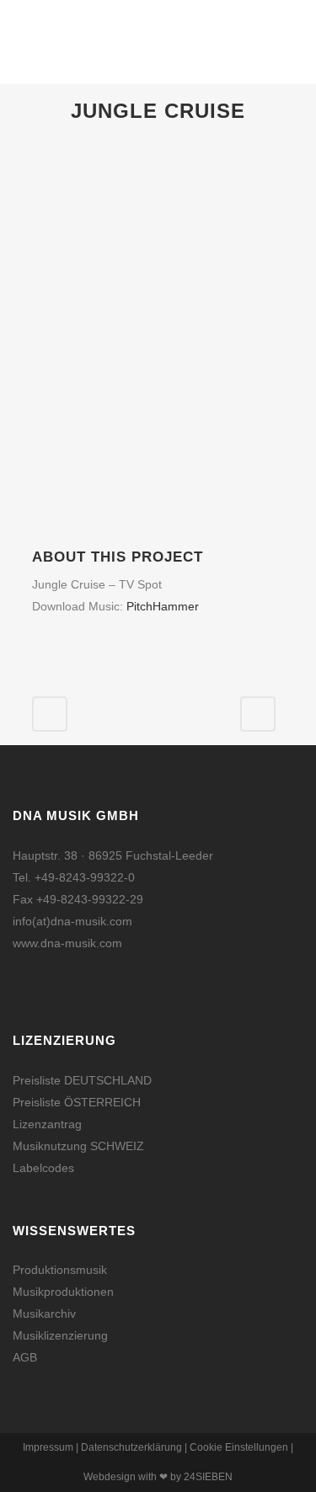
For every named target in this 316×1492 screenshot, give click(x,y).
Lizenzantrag (47, 1124)
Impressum (48, 1447)
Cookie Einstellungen (239, 1447)
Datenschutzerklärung (131, 1447)
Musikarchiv (44, 1313)
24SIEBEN (208, 1477)
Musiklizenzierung (60, 1335)
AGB (25, 1357)
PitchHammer (162, 606)
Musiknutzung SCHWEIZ (78, 1146)
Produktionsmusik (60, 1269)
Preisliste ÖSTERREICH (77, 1102)
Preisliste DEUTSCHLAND (82, 1080)
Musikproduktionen (63, 1291)
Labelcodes (43, 1168)
